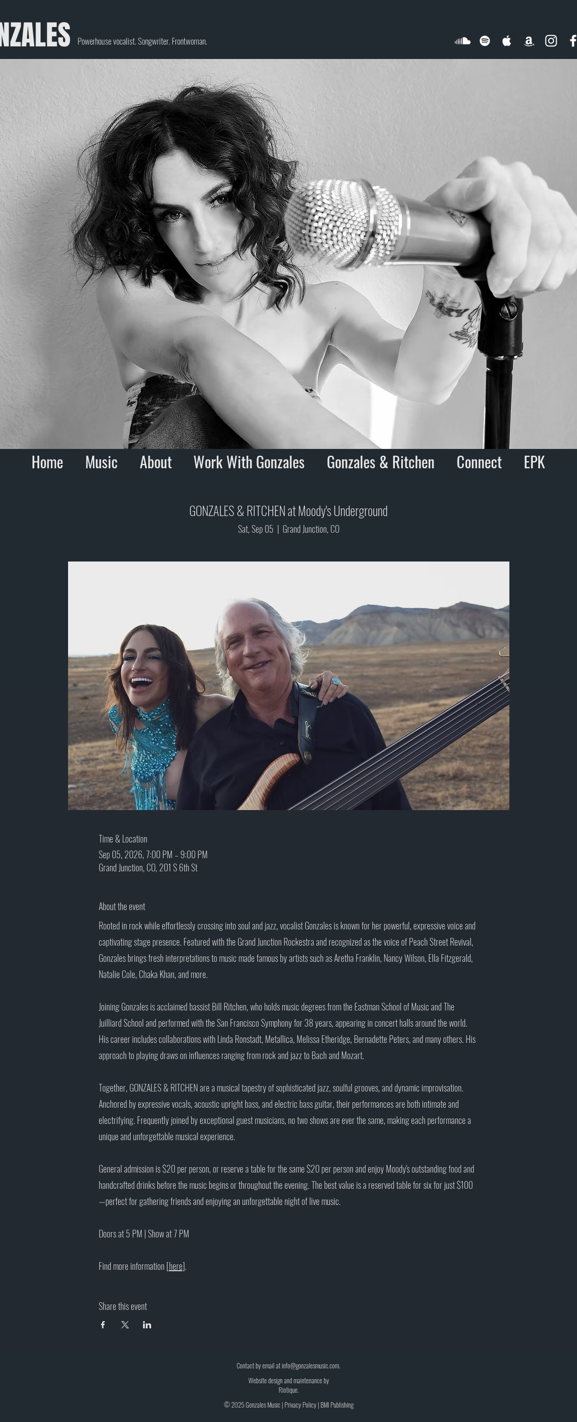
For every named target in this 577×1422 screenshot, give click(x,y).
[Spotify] (485, 41)
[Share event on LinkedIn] (147, 1324)
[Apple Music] (507, 41)
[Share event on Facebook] (103, 1324)
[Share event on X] (125, 1324)
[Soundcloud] (463, 41)
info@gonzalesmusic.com (310, 1365)
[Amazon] (529, 41)
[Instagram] (551, 41)
